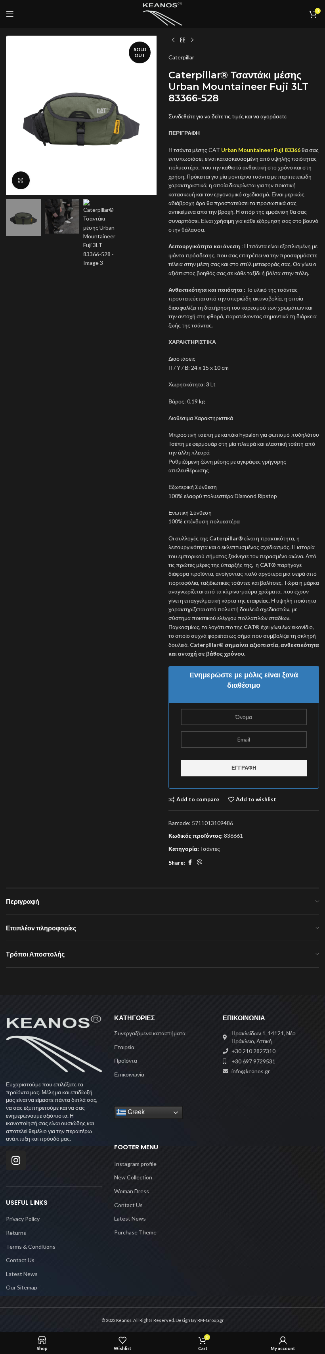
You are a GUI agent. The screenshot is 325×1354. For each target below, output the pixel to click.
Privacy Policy (23, 1218)
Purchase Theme (135, 1232)
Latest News (22, 1273)
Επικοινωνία (129, 1074)
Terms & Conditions (30, 1246)
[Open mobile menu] (10, 14)
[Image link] (54, 1043)
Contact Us (20, 1260)
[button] (14, 115)
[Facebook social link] (190, 862)
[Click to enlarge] (21, 180)
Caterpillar (181, 57)
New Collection (133, 1177)
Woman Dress (131, 1191)
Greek (135, 1112)
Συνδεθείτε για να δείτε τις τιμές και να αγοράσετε (227, 116)
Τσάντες (210, 848)
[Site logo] (163, 13)
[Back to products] (182, 40)
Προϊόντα (125, 1060)
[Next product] (192, 40)
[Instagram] (16, 1160)
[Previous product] (173, 40)
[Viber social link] (200, 862)
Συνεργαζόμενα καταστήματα (149, 1033)
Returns (16, 1232)
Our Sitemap (21, 1287)
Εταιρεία (124, 1047)
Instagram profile (135, 1163)
